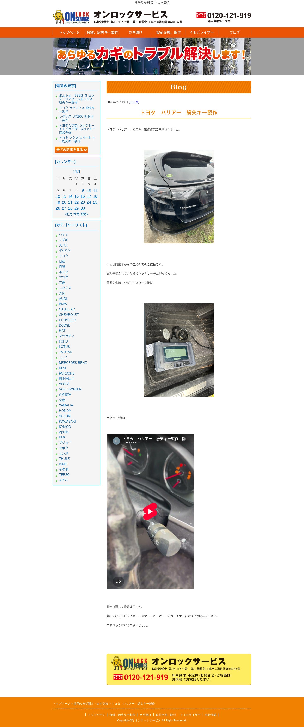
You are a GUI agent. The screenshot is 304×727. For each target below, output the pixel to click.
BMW (63, 303)
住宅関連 (65, 394)
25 (95, 202)
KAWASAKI (67, 421)
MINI (62, 368)
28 (70, 208)
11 (95, 190)
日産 (62, 261)
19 (58, 202)
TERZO (64, 474)
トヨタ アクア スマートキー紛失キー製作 (77, 139)
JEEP (63, 357)
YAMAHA (66, 405)
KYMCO (65, 426)
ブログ (235, 32)
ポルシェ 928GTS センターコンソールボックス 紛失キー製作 (77, 99)
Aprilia (64, 432)
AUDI (63, 298)
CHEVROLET (69, 314)
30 (83, 208)
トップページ (69, 32)
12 (58, 196)
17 (89, 196)
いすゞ (63, 234)
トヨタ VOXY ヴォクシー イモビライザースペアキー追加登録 (77, 129)
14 (70, 196)
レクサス (65, 288)
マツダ (63, 277)
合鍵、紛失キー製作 (102, 32)
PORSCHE (67, 373)
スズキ (63, 240)
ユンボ (63, 453)
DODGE (64, 325)
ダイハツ (65, 250)
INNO (63, 464)
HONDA (65, 410)
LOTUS (64, 346)
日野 (62, 266)
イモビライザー (201, 32)
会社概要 (211, 714)
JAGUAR (65, 352)
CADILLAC (67, 309)
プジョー (65, 442)
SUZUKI (65, 416)
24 (89, 202)
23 (83, 202)
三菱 (62, 282)
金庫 (62, 400)
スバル (63, 245)
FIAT (62, 330)
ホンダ (63, 272)
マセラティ (66, 336)
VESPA (64, 384)
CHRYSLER (67, 320)
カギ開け (135, 32)
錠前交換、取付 (168, 32)
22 (76, 202)
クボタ (63, 448)
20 (64, 202)
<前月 (68, 214)
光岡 (62, 293)
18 (95, 196)
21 (70, 202)
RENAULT (66, 378)
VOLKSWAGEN (70, 389)
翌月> (85, 214)
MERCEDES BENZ (73, 362)
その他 (63, 469)
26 (58, 208)
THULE (64, 458)
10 (89, 190)
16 (83, 196)
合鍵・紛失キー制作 (122, 714)
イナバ (63, 480)
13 (64, 196)
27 (64, 208)
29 (76, 208)
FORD (63, 341)
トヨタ (134, 102)
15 (76, 196)
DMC (62, 437)
